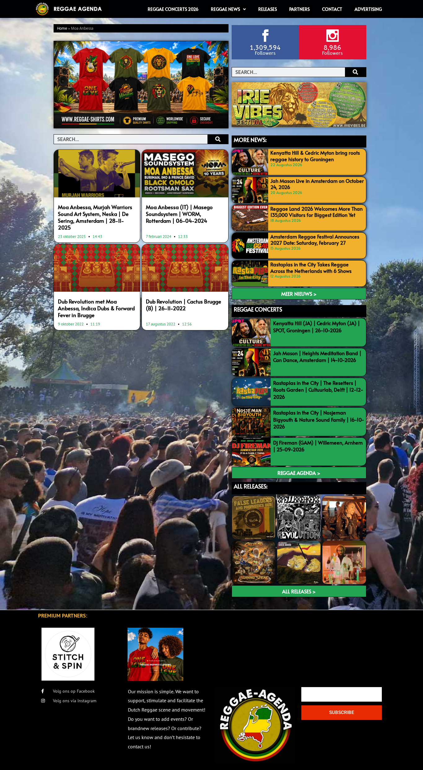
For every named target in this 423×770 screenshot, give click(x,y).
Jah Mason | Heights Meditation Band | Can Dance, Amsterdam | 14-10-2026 (317, 356)
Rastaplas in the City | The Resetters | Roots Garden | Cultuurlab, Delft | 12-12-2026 (318, 389)
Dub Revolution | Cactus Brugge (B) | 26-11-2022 (183, 305)
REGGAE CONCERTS (258, 309)
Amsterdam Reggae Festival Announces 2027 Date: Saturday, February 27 (314, 239)
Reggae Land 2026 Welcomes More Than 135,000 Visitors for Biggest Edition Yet (316, 211)
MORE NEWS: (250, 140)
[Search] (217, 139)
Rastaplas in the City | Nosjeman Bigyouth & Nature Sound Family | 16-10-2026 (318, 419)
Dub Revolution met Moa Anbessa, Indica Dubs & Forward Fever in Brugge (96, 308)
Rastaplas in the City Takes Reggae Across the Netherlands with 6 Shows (310, 267)
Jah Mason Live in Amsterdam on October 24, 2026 (317, 184)
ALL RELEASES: (251, 486)
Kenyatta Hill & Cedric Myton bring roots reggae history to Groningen (315, 155)
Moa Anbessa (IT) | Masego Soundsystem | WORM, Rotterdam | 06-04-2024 (179, 213)
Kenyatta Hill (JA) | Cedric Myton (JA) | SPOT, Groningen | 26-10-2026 (316, 326)
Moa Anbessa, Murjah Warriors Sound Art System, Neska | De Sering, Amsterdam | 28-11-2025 (95, 217)
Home (62, 28)
